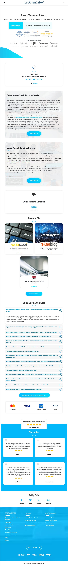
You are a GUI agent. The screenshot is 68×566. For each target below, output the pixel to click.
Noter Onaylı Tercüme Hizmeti (33, 523)
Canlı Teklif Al (34, 133)
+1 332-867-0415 (34, 79)
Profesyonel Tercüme (30, 520)
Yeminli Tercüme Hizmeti (31, 517)
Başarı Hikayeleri (9, 524)
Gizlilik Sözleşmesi (49, 525)
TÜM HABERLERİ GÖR (34, 293)
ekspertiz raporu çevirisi (36, 117)
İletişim (7, 540)
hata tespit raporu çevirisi (23, 117)
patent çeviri (51, 116)
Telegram (35, 83)
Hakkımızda (8, 522)
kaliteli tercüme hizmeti (27, 162)
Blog (6, 537)
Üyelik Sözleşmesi (49, 523)
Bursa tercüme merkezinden (14, 162)
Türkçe (35, 547)
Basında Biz (8, 530)
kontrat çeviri (44, 116)
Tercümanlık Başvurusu (11, 532)
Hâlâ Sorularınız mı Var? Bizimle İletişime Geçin (34, 395)
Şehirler (11, 176)
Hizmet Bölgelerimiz (30, 525)
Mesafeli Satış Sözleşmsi (51, 520)
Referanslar (8, 527)
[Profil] (64, 2)
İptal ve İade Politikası (50, 517)
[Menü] (4, 2)
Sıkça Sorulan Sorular (10, 535)
